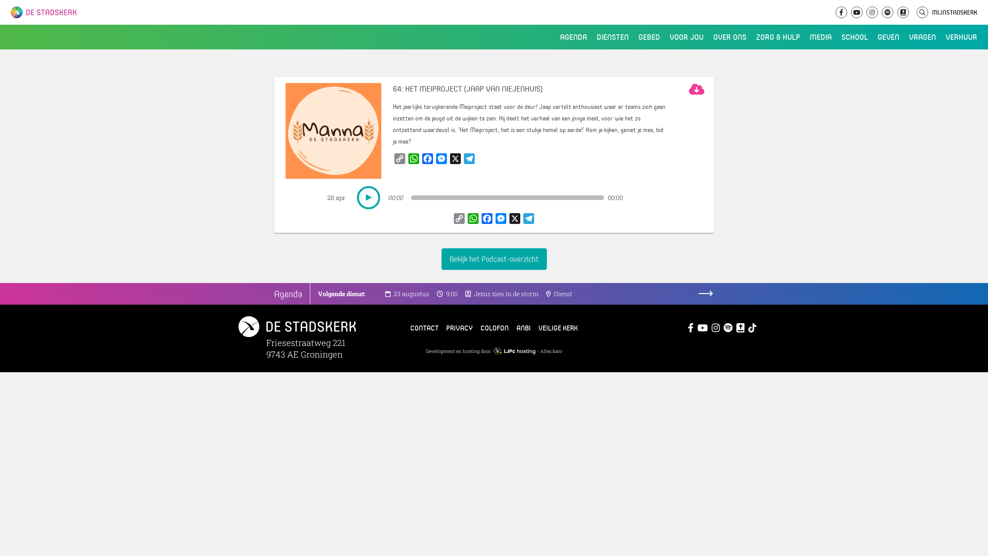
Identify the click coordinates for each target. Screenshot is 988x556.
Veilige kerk (558, 328)
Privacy (459, 328)
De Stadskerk (75, 12)
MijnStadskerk (954, 12)
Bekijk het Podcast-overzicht (494, 258)
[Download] (696, 89)
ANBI (523, 328)
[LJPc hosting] (514, 351)
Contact (424, 328)
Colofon (494, 328)
